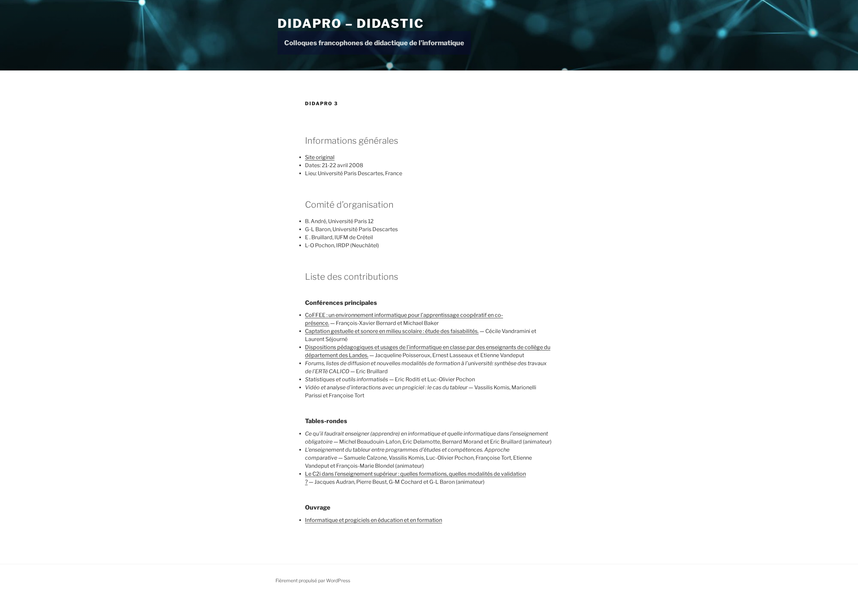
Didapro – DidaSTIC (351, 23)
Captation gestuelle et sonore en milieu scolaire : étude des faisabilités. (392, 331)
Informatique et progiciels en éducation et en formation (373, 520)
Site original (319, 157)
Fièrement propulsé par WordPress (312, 580)
